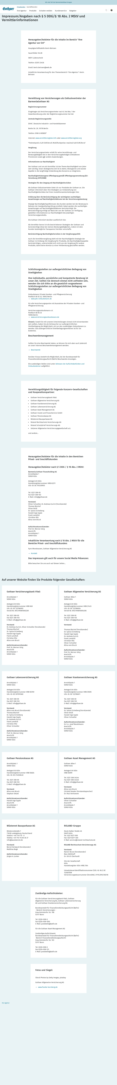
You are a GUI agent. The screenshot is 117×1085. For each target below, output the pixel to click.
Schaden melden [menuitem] (45, 11)
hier (77, 192)
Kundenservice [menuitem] (61, 11)
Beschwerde (35, 350)
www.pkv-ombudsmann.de (41, 299)
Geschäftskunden (32, 7)
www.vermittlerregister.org (71, 138)
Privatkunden (21, 7)
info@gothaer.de (40, 497)
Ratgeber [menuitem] (72, 11)
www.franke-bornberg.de (47, 987)
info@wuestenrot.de (15, 840)
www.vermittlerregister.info (46, 138)
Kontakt (34, 553)
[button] (111, 10)
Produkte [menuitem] (32, 11)
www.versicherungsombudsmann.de (45, 317)
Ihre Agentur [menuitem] (22, 11)
